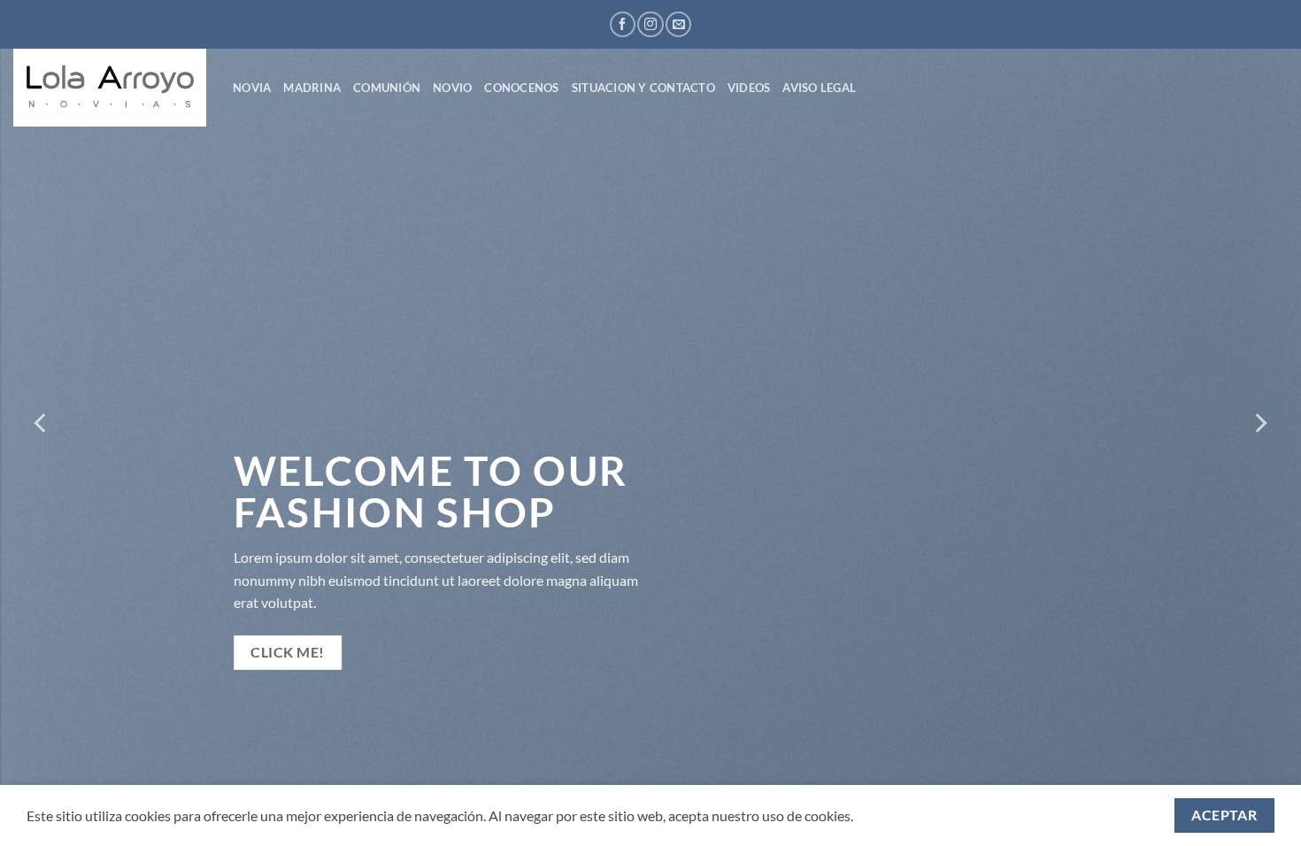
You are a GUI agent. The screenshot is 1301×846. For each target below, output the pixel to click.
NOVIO (452, 88)
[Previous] (42, 422)
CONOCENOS (521, 88)
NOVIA (252, 88)
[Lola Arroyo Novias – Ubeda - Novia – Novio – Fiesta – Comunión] (109, 88)
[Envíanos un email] (678, 24)
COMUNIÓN (386, 88)
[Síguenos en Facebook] (622, 24)
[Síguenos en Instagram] (650, 24)
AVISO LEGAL (819, 88)
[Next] (1259, 422)
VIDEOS (749, 88)
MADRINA (312, 88)
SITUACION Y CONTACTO (643, 88)
